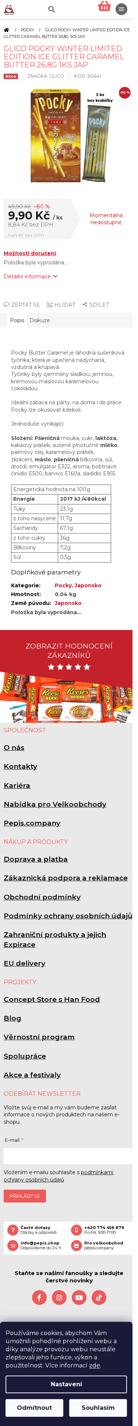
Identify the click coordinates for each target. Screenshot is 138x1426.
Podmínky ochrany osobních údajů (68, 916)
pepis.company (103, 1245)
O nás (14, 747)
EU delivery (24, 963)
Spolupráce (25, 1056)
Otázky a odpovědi (39, 1230)
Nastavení (66, 1384)
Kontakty (20, 766)
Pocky (63, 585)
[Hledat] (50, 9)
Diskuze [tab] (39, 320)
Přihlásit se (25, 1196)
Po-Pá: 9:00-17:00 (104, 1230)
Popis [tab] (17, 320)
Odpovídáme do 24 (41, 1245)
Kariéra (17, 785)
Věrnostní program (39, 1037)
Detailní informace (27, 276)
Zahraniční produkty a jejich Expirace (55, 939)
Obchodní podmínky (42, 897)
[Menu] (121, 9)
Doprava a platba (36, 859)
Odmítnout (34, 1407)
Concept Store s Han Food (52, 999)
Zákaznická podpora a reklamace (66, 878)
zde (94, 1365)
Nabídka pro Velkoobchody (55, 804)
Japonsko (88, 585)
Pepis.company (32, 823)
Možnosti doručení (30, 253)
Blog (12, 1018)
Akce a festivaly (32, 1075)
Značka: (45, 76)
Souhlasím (98, 1407)
